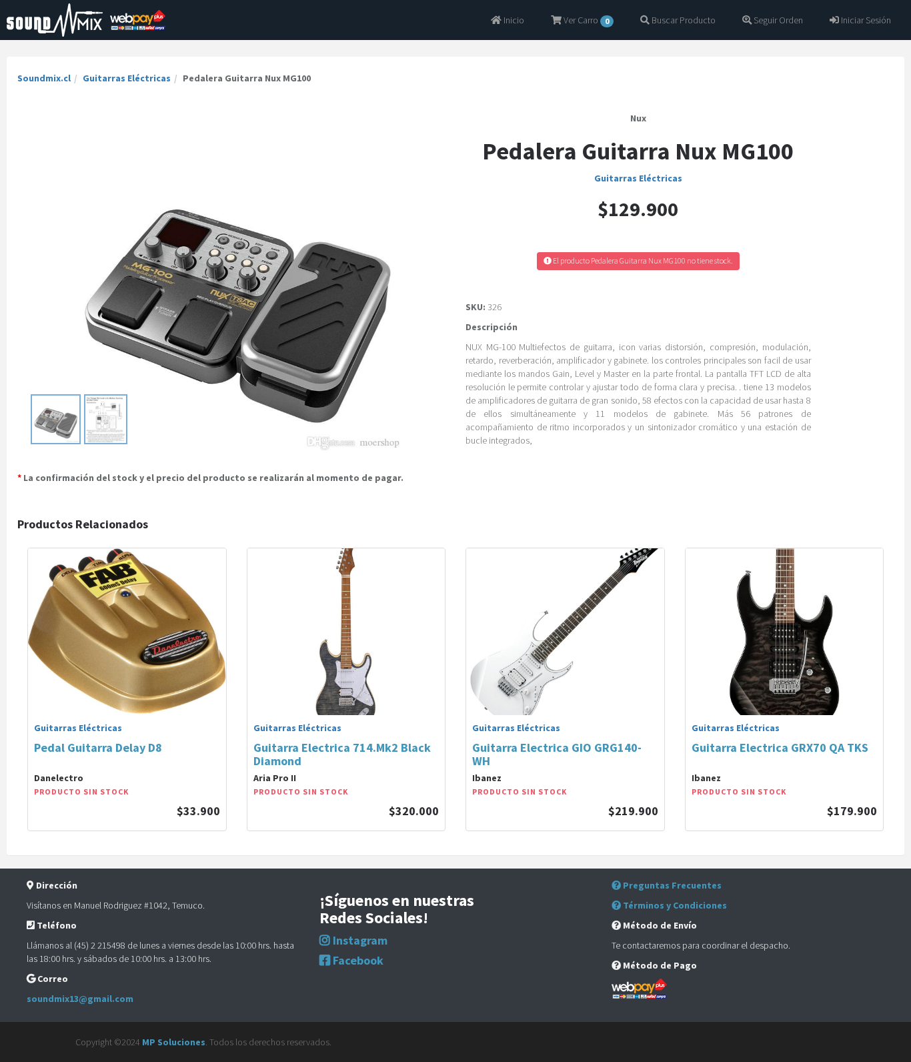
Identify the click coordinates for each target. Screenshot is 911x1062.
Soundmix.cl (44, 78)
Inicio (513, 20)
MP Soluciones (173, 1042)
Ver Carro (585, 20)
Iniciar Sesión (865, 20)
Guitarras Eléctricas (127, 78)
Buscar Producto (683, 20)
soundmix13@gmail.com (80, 999)
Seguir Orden (777, 20)
